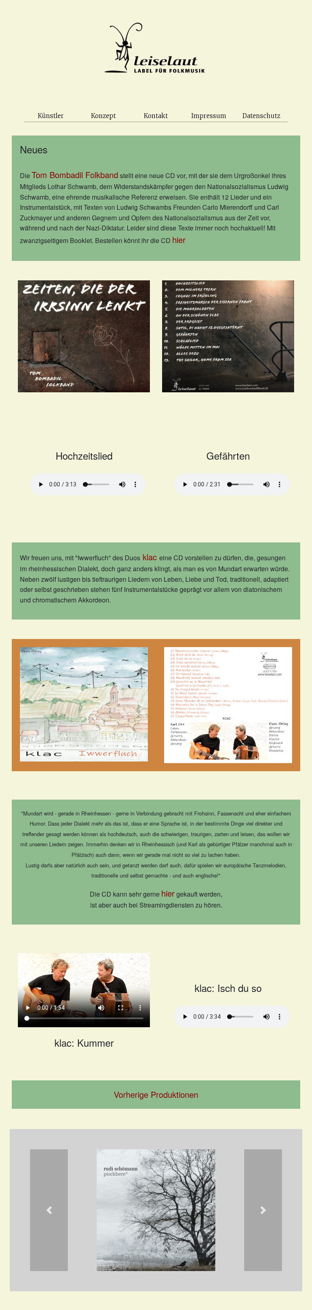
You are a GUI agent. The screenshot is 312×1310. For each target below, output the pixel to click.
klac (149, 557)
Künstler (51, 116)
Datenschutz (261, 116)
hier (179, 239)
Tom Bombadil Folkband (75, 175)
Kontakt (156, 116)
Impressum (208, 116)
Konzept (103, 116)
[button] (49, 1210)
